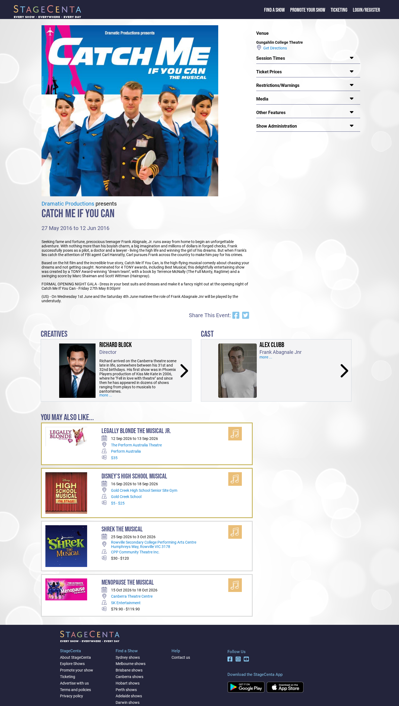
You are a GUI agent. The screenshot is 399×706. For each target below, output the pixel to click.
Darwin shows (128, 702)
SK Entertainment (126, 603)
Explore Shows (72, 663)
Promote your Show (307, 10)
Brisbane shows (129, 670)
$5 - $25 (118, 503)
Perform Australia (126, 451)
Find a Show (274, 10)
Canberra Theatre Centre (132, 596)
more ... (105, 395)
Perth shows (126, 690)
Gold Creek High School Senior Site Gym (144, 490)
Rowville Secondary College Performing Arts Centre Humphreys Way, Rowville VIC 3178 (153, 544)
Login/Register (366, 10)
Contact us (181, 657)
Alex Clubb (271, 345)
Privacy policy (71, 696)
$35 (114, 458)
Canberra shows (129, 677)
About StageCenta (75, 657)
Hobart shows (128, 683)
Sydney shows (128, 657)
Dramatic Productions (68, 204)
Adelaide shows (129, 696)
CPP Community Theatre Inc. (135, 552)
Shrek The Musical (122, 529)
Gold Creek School (126, 496)
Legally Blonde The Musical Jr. (136, 431)
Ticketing (339, 10)
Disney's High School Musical (134, 476)
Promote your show (76, 670)
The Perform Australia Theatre (136, 445)
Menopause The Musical (128, 582)
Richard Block (115, 345)
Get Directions (274, 48)
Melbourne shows (130, 663)
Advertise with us (74, 683)
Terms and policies (75, 690)
